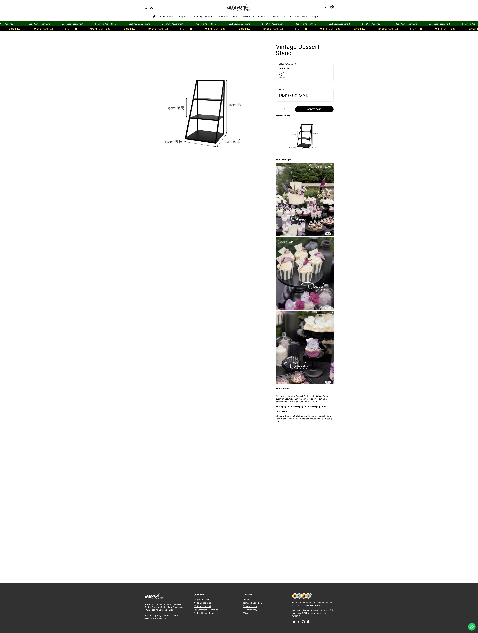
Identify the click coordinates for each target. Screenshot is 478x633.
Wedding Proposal (202, 606)
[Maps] (151, 7)
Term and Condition (252, 603)
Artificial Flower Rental (204, 613)
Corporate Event (201, 599)
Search (246, 599)
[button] (146, 7)
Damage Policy (250, 606)
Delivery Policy (250, 609)
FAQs (245, 613)
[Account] (325, 7)
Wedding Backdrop (203, 603)
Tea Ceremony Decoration (206, 609)
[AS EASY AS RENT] (239, 8)
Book (9, 24)
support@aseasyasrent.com (165, 615)
